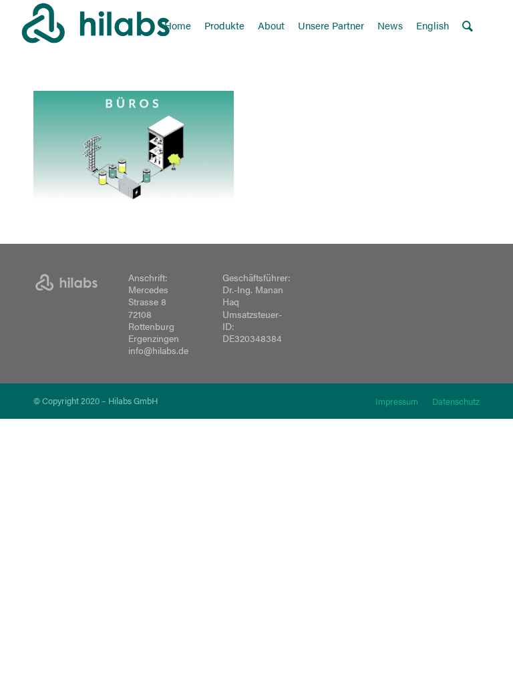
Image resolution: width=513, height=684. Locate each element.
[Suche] (468, 25)
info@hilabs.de (158, 350)
